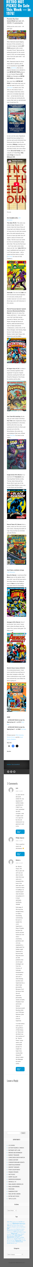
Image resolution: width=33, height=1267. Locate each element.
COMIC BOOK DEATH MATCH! (16, 1157)
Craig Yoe (18, 1227)
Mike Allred (12, 1235)
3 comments (18, 23)
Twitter (14, 771)
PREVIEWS (11, 1189)
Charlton (14, 1227)
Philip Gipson (20, 838)
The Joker (9, 1241)
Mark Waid (9, 1234)
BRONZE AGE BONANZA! (15, 1152)
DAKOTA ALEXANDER (14, 1165)
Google (8, 771)
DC (8, 1228)
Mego (19, 1234)
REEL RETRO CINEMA (14, 1194)
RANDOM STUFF (13, 1191)
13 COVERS (11, 1145)
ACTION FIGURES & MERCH (16, 1148)
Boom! (10, 1225)
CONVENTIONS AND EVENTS (16, 1162)
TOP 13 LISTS (12, 1198)
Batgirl (11, 1224)
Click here (13, 68)
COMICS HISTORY (13, 1160)
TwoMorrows (19, 1242)
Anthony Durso (15, 1221)
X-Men (15, 1243)
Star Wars (13, 1240)
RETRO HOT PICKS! (13, 1196)
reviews (22, 1237)
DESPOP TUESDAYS (13, 1167)
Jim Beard (24, 1232)
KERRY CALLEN (12, 1177)
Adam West (9, 1222)
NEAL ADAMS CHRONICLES (15, 1184)
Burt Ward (14, 1225)
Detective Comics (20, 1229)
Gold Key (22, 1230)
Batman (16, 1223)
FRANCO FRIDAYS (13, 1172)
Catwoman (9, 1227)
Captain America (20, 1225)
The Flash (24, 1240)
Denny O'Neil (13, 1229)
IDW (14, 1232)
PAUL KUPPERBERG (13, 1186)
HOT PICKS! (11, 1174)
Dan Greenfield (13, 20)
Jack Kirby (19, 1232)
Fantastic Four (10, 1230)
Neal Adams (18, 1235)
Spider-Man (17, 1239)
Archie (20, 1222)
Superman (18, 1240)
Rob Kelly (12, 1239)
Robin (8, 1239)
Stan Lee (23, 1239)
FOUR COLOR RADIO (14, 1169)
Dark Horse (22, 1227)
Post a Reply (19, 831)
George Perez (16, 1230)
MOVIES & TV (12, 1181)
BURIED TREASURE (13, 1155)
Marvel (14, 1233)
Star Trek (9, 1240)
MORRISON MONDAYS (14, 1179)
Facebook (11, 771)
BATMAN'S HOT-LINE (14, 1150)
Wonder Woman (10, 1243)
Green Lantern (10, 1232)
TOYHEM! (13, 1241)
